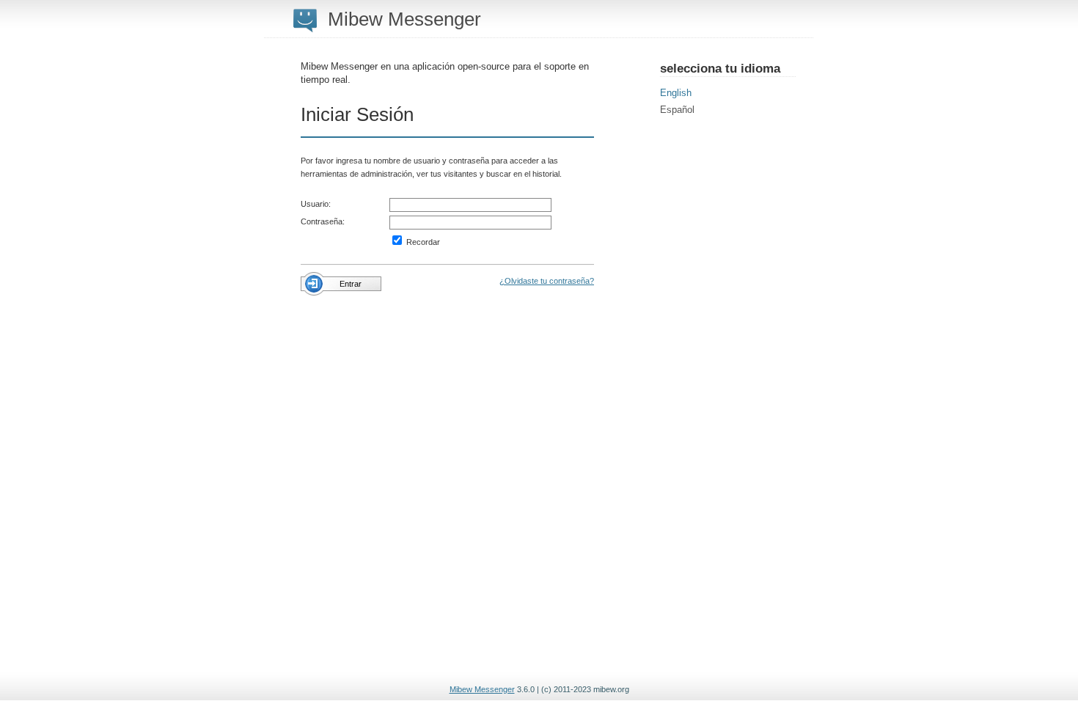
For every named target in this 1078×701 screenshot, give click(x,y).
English (676, 92)
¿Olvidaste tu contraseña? (546, 280)
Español (677, 109)
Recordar (422, 242)
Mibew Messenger (482, 689)
